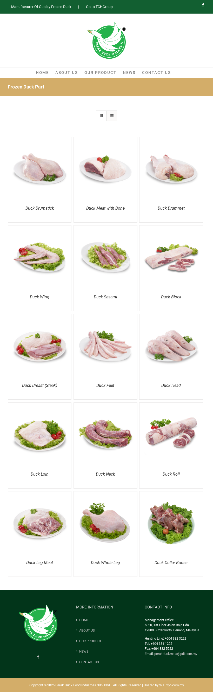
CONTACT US (89, 662)
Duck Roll (171, 474)
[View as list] (111, 116)
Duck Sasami (105, 296)
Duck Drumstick (39, 208)
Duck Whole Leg (105, 562)
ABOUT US (87, 630)
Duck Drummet (171, 208)
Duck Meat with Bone (105, 208)
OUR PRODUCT (90, 641)
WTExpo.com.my (171, 685)
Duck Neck (105, 474)
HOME (84, 620)
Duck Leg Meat (39, 562)
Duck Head (171, 385)
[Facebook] (38, 657)
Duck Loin (40, 474)
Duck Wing (39, 296)
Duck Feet (105, 385)
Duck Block (171, 296)
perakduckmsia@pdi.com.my (175, 654)
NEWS (84, 651)
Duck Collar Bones (171, 562)
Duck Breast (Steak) (39, 385)
